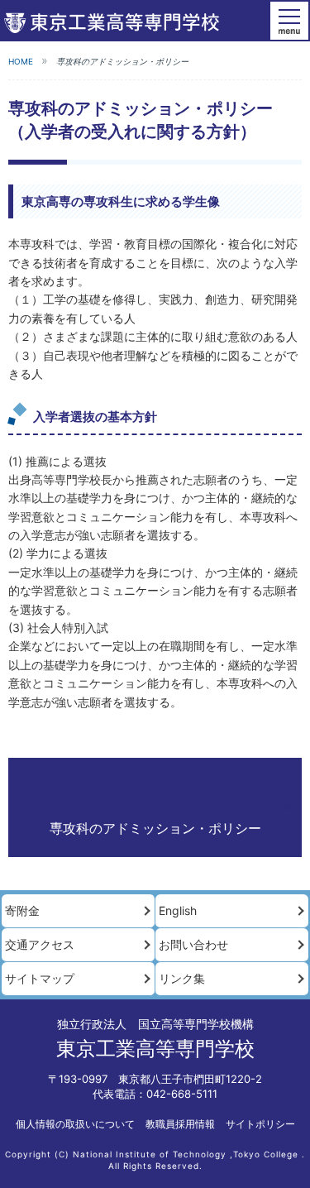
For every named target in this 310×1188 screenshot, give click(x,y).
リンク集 (182, 978)
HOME (20, 61)
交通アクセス (39, 944)
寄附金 (22, 910)
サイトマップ (39, 978)
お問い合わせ (193, 944)
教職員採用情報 (180, 1124)
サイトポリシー (260, 1124)
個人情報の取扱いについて (75, 1124)
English (178, 910)
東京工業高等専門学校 (155, 1049)
